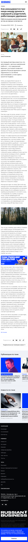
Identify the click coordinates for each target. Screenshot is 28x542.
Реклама (3, 465)
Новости (3, 441)
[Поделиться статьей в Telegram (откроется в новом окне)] (10, 29)
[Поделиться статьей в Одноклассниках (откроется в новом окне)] (17, 29)
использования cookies (8, 532)
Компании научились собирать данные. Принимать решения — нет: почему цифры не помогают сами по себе (10, 378)
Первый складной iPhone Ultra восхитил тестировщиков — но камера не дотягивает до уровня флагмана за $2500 (10, 414)
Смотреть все (5, 488)
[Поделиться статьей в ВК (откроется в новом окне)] (14, 29)
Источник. (4, 332)
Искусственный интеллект (9, 468)
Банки (3, 470)
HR (2, 484)
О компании (4, 431)
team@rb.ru (4, 500)
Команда (4, 429)
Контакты (4, 434)
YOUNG (3, 6)
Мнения (3, 447)
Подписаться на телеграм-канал (13, 344)
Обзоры (3, 452)
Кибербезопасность (7, 479)
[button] (26, 2)
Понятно (14, 538)
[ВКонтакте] (5, 504)
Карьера (3, 476)
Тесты (3, 458)
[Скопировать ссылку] (21, 29)
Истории (3, 444)
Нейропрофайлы (6, 450)
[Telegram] (2, 504)
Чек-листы (4, 455)
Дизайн (3, 482)
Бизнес (3, 473)
